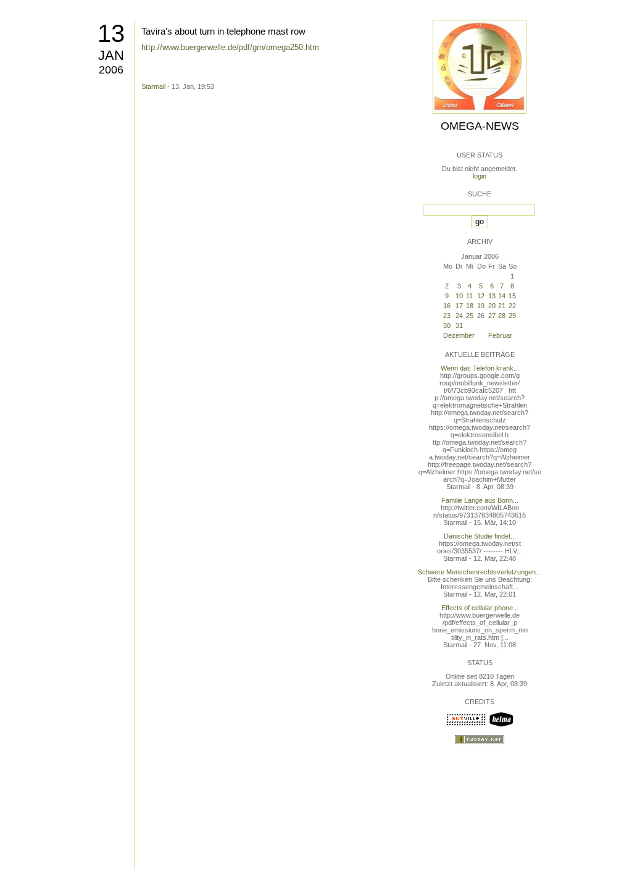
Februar (500, 335)
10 (459, 296)
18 (469, 305)
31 (459, 325)
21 (501, 305)
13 (111, 33)
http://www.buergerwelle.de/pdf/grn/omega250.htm (230, 47)
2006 (111, 70)
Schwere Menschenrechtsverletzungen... (479, 572)
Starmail (153, 86)
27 (492, 315)
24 (459, 315)
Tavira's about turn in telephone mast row (223, 31)
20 (492, 305)
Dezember (459, 335)
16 (447, 305)
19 (480, 305)
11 (469, 296)
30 (447, 325)
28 (501, 315)
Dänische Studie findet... (480, 536)
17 (459, 305)
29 (512, 315)
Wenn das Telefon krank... (480, 368)
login (479, 176)
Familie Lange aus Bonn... (479, 500)
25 (469, 315)
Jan (111, 55)
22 (512, 305)
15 (512, 296)
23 (447, 315)
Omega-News (480, 126)
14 (501, 296)
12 (480, 296)
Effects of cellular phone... (479, 607)
